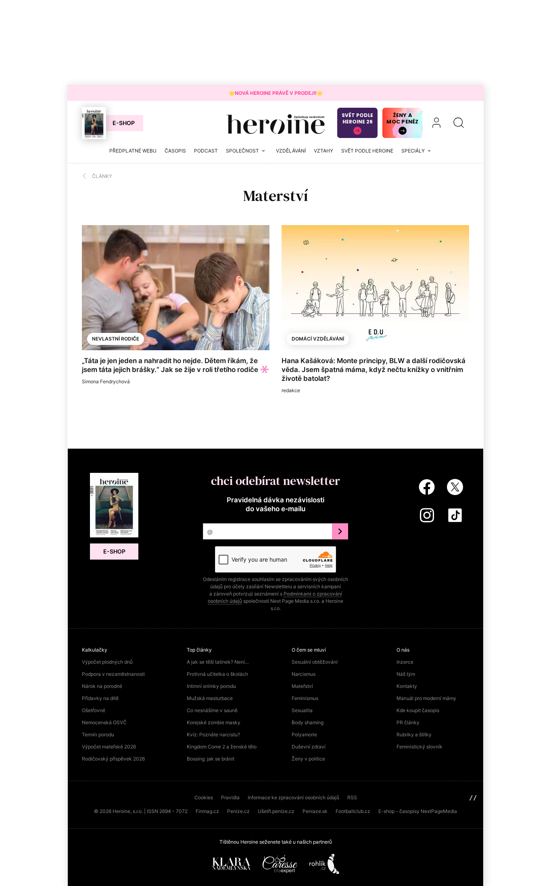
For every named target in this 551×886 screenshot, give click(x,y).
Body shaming (308, 722)
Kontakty (407, 686)
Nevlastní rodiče (115, 339)
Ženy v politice (308, 759)
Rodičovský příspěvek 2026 (113, 759)
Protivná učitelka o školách (217, 674)
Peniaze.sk (315, 811)
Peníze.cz (238, 811)
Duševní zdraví (309, 747)
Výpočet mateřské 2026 (109, 747)
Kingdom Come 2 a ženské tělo (222, 747)
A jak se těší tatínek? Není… (218, 662)
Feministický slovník (419, 747)
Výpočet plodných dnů (107, 662)
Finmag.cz (207, 811)
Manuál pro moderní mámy (426, 698)
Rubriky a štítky (414, 734)
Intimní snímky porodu (211, 686)
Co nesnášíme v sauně (212, 710)
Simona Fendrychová (106, 381)
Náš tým (406, 674)
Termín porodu (98, 734)
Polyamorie (304, 734)
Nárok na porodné (102, 686)
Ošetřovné (93, 710)
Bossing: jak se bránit (210, 759)
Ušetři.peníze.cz (276, 811)
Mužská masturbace (210, 698)
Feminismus (305, 698)
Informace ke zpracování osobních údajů (293, 797)
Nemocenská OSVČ (104, 722)
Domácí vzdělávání (318, 339)
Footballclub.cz (353, 811)
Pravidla (230, 797)
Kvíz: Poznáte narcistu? (213, 734)
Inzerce (405, 662)
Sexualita (302, 710)
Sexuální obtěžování (315, 662)
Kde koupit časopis (418, 710)
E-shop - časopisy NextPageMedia (417, 811)
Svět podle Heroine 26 (357, 118)
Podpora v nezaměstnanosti (113, 674)
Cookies (203, 797)
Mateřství (302, 686)
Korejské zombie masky (213, 722)
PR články (408, 722)
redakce (291, 390)
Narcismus (303, 674)
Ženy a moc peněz (402, 118)
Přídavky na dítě (100, 698)
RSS (352, 797)
